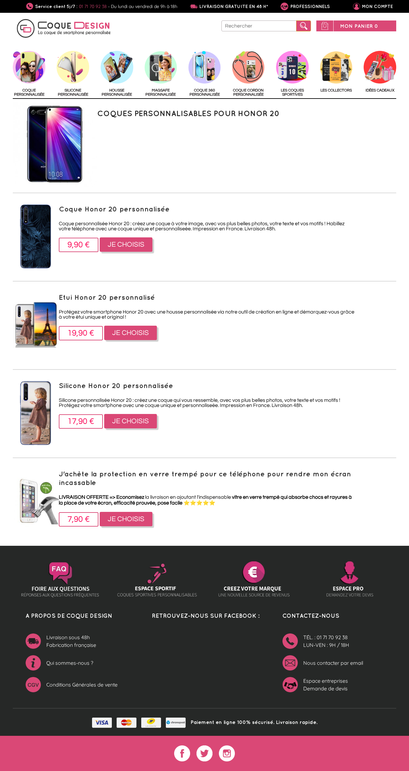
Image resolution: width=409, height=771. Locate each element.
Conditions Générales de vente (82, 684)
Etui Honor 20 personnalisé (107, 297)
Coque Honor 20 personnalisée (114, 209)
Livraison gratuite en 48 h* (233, 6)
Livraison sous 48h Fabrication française (71, 641)
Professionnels (309, 6)
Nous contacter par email (333, 663)
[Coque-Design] (64, 29)
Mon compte (377, 6)
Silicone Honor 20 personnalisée (116, 385)
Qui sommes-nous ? (69, 663)
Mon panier (359, 26)
